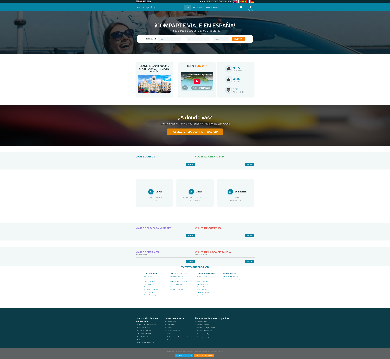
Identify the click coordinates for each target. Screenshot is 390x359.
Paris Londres (202, 289)
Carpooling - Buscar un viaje (231, 279)
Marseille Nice (149, 292)
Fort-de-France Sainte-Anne (180, 279)
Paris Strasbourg (150, 295)
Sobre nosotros (171, 321)
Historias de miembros (144, 330)
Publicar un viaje (212, 7)
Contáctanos (170, 324)
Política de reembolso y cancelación (178, 337)
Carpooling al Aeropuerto (204, 331)
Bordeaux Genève (203, 292)
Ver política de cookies (184, 355)
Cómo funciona (171, 340)
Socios (169, 327)
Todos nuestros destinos (230, 276)
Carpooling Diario (202, 321)
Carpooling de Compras (204, 337)
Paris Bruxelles (202, 276)
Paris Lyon (148, 276)
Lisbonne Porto (202, 284)
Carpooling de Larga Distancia (206, 327)
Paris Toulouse (149, 281)
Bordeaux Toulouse (151, 289)
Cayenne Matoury (176, 276)
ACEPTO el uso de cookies (203, 355)
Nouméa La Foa (176, 287)
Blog (138, 339)
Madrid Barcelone (203, 287)
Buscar (238, 39)
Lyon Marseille (149, 284)
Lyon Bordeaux (202, 295)
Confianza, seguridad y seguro (146, 324)
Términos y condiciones (144, 333)
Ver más (190, 164)
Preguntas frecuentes (143, 327)
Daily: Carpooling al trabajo (145, 342)
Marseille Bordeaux (151, 279)
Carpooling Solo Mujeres (204, 334)
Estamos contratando (173, 331)
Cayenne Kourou (176, 289)
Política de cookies (142, 336)
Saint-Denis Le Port (177, 284)
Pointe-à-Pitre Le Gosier (178, 281)
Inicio (187, 7)
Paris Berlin (201, 279)
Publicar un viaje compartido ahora (195, 132)
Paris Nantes (148, 287)
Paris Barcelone (202, 281)
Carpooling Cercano (203, 324)
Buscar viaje (197, 7)
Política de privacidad (173, 334)
